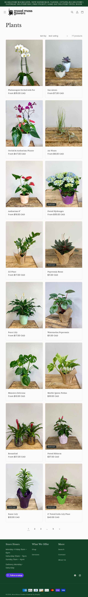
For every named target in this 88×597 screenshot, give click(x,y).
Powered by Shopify (33, 594)
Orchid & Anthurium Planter (21, 151)
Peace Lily (13, 332)
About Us (62, 560)
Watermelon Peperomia (58, 332)
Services (35, 554)
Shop (34, 549)
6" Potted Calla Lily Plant (59, 514)
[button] (4, 12)
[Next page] (59, 529)
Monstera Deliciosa (16, 393)
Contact (62, 554)
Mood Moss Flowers (19, 594)
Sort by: (43, 36)
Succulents (52, 90)
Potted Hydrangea (56, 211)
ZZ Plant (12, 272)
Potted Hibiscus (54, 453)
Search (61, 549)
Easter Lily (13, 514)
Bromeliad (13, 453)
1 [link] (28, 529)
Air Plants (52, 151)
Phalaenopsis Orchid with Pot (21, 90)
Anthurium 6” (14, 211)
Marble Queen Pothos (57, 393)
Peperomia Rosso (55, 272)
